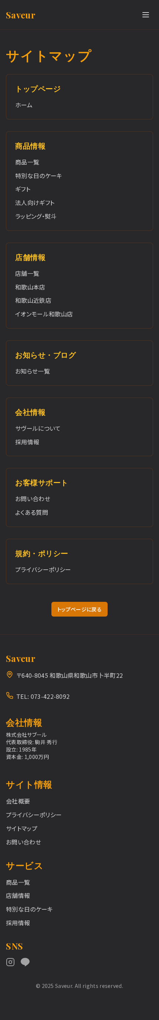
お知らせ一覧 (32, 371)
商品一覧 (27, 161)
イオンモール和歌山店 (44, 313)
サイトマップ (21, 828)
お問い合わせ (32, 498)
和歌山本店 (30, 286)
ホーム (24, 104)
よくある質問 (31, 512)
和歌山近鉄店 (33, 300)
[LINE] (25, 962)
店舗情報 (18, 895)
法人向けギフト (34, 202)
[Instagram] (10, 962)
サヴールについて (38, 428)
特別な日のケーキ (38, 175)
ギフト (22, 188)
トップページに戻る (79, 609)
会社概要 (18, 801)
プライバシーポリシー (43, 569)
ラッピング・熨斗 (36, 216)
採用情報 (27, 441)
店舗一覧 (27, 273)
